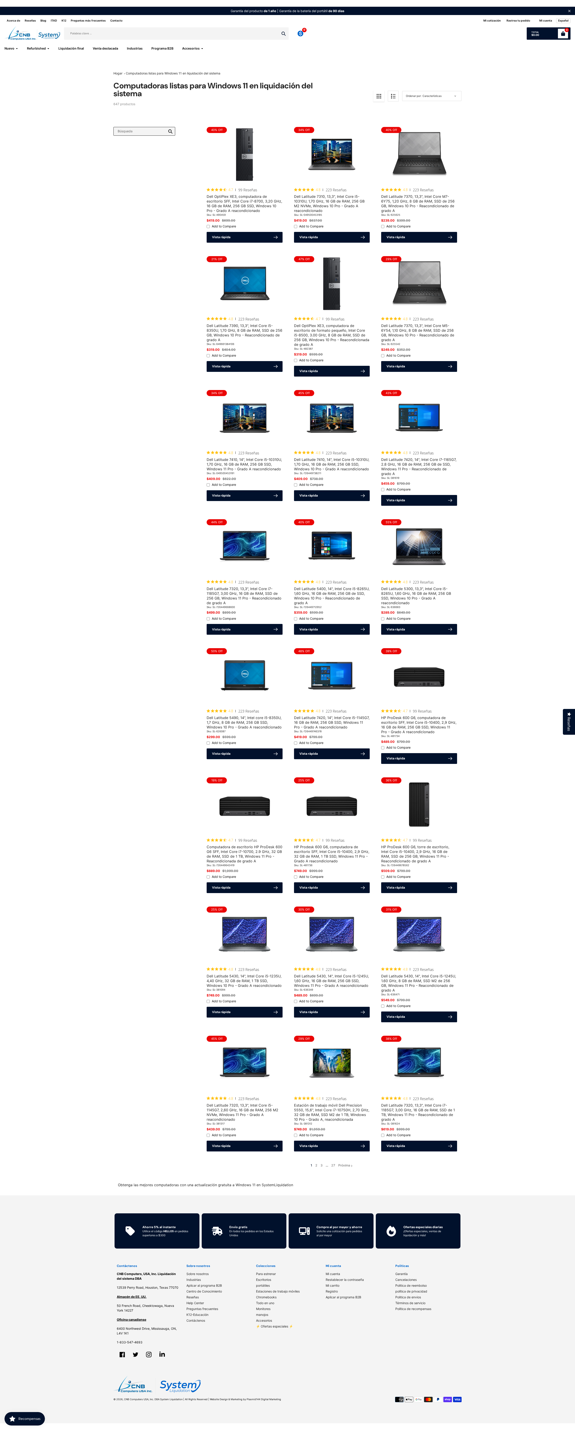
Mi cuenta (333, 1274)
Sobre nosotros (197, 1274)
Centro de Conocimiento (204, 1291)
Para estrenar (266, 1274)
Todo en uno (265, 1303)
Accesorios (264, 1320)
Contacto (116, 20)
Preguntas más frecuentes (88, 20)
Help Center (195, 1303)
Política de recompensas (413, 1309)
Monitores (263, 1309)
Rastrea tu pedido (518, 20)
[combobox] (144, 131)
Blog (43, 20)
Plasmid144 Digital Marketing (264, 1399)
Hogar (117, 73)
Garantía (401, 1274)
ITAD (54, 20)
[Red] (378, 96)
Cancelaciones (406, 1280)
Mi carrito (332, 1285)
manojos (262, 1315)
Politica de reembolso (411, 1285)
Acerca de (13, 20)
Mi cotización (492, 20)
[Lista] (393, 96)
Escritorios (263, 1280)
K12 (64, 20)
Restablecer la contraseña (345, 1280)
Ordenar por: (413, 96)
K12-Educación (197, 1315)
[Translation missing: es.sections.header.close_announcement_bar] (569, 11)
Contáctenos (195, 1320)
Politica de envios (408, 1297)
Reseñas (30, 20)
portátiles (263, 1285)
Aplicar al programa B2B (204, 1285)
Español (563, 20)
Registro (332, 1291)
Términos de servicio (410, 1303)
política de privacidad (411, 1291)
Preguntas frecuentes (202, 1309)
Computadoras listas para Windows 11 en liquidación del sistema (173, 73)
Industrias (193, 1280)
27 (333, 1165)
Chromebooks (266, 1297)
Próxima (344, 1165)
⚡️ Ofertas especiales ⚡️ (274, 1326)
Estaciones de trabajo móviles (278, 1291)
